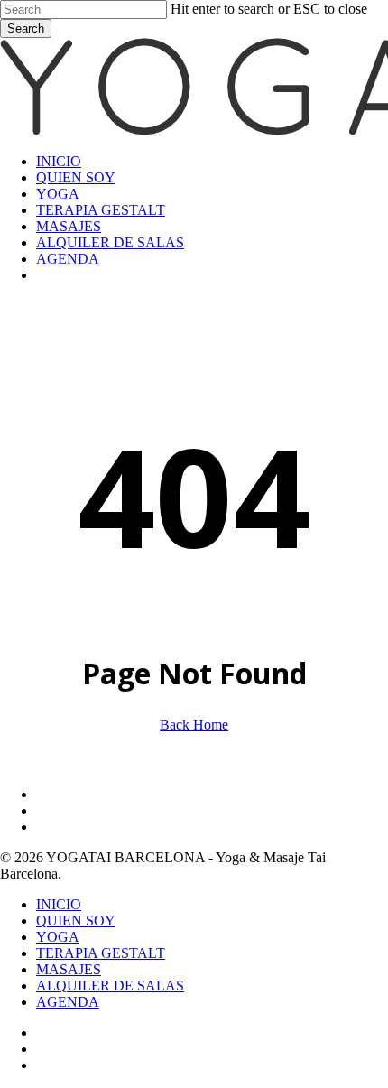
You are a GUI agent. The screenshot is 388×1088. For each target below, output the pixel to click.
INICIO (58, 904)
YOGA (57, 936)
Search (25, 28)
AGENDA (67, 1001)
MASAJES (68, 969)
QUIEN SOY (75, 920)
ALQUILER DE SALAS (110, 985)
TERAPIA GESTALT (100, 953)
